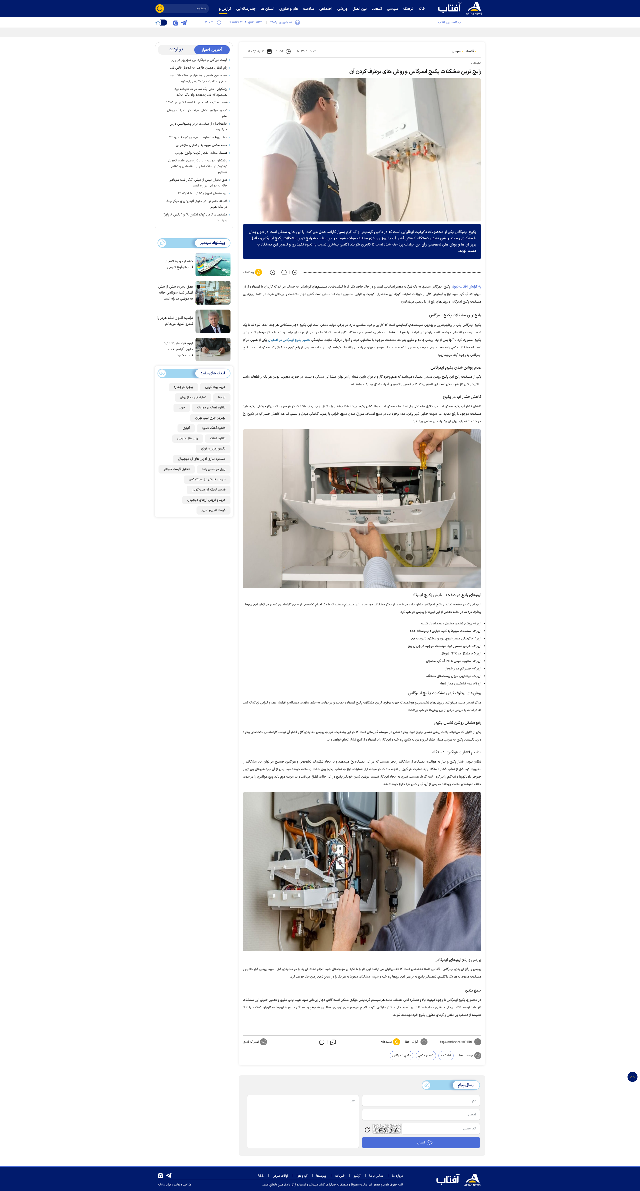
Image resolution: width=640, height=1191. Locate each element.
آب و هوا (302, 1175)
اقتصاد (470, 51)
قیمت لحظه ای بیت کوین (209, 489)
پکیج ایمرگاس (401, 1055)
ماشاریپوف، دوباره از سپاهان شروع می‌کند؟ (198, 137)
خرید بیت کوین (215, 387)
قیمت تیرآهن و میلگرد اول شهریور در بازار (200, 60)
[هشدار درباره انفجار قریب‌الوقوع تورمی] (211, 264)
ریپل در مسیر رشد (214, 469)
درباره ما (397, 1175)
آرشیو (357, 1175)
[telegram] (184, 22)
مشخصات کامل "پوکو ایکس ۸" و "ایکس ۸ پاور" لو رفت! (196, 217)
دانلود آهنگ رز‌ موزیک (211, 407)
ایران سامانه (165, 1184)
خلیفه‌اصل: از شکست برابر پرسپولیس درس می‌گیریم (199, 126)
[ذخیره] (333, 1042)
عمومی (457, 51)
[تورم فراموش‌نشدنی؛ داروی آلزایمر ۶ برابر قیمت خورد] (211, 349)
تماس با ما (376, 1175)
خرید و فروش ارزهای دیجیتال (206, 500)
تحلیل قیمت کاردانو (177, 469)
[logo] (461, 8)
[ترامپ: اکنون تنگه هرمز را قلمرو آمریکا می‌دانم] (211, 321)
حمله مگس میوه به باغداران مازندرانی (202, 145)
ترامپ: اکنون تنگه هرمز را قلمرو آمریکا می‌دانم (175, 321)
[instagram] (175, 23)
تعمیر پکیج (426, 1055)
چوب (181, 407)
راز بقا (222, 397)
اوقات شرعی (280, 1175)
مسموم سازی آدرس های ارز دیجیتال (202, 458)
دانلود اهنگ (218, 438)
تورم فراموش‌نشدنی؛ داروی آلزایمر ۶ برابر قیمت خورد (178, 349)
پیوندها (321, 1175)
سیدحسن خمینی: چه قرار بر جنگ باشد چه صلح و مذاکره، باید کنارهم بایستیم (199, 78)
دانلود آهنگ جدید (214, 428)
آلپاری (186, 428)
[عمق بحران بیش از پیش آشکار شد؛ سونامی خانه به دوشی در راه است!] (211, 292)
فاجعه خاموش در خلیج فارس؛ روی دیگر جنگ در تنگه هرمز (197, 204)
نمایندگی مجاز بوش (193, 397)
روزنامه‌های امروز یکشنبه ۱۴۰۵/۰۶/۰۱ (203, 193)
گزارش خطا (411, 1042)
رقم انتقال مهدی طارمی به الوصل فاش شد (199, 67)
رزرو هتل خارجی (187, 438)
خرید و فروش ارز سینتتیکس (207, 479)
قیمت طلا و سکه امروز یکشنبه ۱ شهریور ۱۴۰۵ (197, 102)
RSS (261, 1175)
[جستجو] (160, 8)
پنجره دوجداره (183, 387)
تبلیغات (446, 1055)
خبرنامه (340, 1175)
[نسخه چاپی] (321, 1042)
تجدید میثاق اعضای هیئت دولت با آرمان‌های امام (197, 113)
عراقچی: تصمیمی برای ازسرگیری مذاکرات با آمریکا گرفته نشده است (415, 31)
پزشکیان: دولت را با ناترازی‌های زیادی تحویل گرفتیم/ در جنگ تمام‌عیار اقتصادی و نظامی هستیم (198, 166)
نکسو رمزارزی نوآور (213, 448)
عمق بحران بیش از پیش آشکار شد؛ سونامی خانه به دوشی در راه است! (198, 182)
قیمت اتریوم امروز (214, 510)
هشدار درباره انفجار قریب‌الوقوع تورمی (201, 152)
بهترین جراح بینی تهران (210, 417)
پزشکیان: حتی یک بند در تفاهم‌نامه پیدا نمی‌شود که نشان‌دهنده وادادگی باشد (201, 92)
